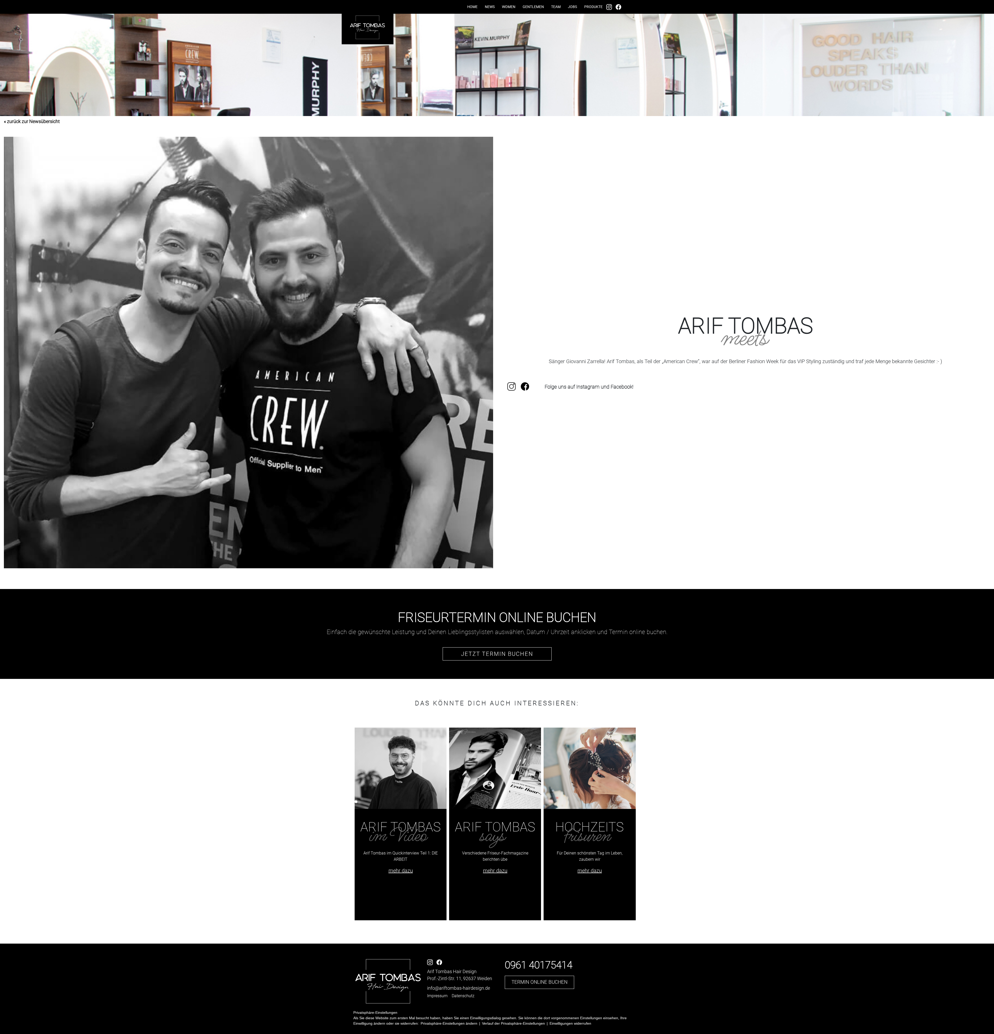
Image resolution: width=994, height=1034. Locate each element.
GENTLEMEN (533, 7)
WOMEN (508, 7)
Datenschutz (463, 995)
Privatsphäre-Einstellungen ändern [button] (449, 1023)
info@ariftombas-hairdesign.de (458, 988)
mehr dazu (401, 870)
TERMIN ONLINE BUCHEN (539, 982)
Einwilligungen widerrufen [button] (570, 1023)
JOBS (572, 7)
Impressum (437, 995)
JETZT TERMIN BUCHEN (497, 654)
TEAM (556, 7)
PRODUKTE (593, 7)
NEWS (490, 7)
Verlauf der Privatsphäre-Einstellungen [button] (513, 1023)
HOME (472, 7)
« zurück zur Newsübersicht (32, 121)
